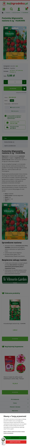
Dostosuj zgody (15, 437)
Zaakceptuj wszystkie (15, 442)
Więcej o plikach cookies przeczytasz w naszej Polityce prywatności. (14, 432)
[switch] (3, 444)
